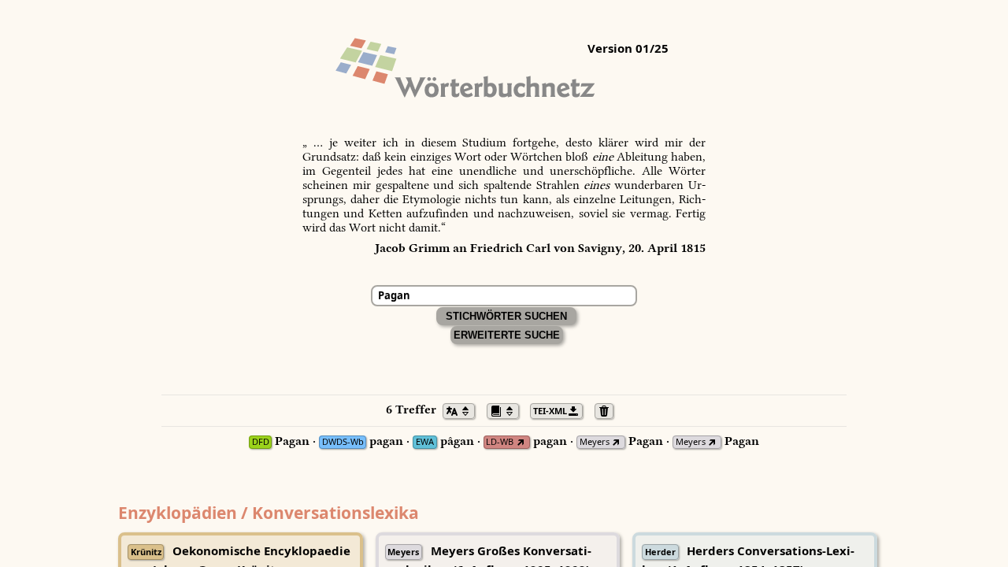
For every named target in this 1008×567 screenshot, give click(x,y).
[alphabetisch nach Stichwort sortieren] (463, 409)
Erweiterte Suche (507, 335)
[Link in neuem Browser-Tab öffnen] (520, 442)
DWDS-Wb (343, 442)
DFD (260, 442)
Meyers (595, 442)
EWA (425, 442)
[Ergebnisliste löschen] (608, 409)
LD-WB (499, 442)
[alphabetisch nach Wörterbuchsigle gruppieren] (507, 409)
